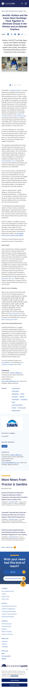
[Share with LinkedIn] (8, 34)
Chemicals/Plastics (17, 405)
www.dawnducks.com (8, 161)
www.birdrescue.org (7, 362)
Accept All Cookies (14, 685)
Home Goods (22, 408)
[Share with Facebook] (15, 34)
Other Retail (15, 391)
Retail (13, 402)
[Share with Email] (18, 34)
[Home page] (8, 3)
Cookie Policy (14, 676)
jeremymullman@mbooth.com (10, 381)
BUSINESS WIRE (15, 90)
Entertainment (16, 388)
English (4, 446)
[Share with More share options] (25, 34)
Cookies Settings (14, 680)
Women (14, 408)
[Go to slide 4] (17, 85)
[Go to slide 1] (10, 85)
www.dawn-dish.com (8, 278)
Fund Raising (15, 399)
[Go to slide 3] (15, 85)
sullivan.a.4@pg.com (16, 372)
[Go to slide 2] (12, 85)
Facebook (4, 364)
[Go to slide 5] (20, 85)
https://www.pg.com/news (9, 319)
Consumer (15, 396)
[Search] (22, 3)
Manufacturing (16, 410)
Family (22, 394)
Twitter (19, 364)
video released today (20, 116)
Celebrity (21, 396)
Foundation (24, 399)
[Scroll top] (23, 584)
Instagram (11, 364)
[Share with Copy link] (22, 34)
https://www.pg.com (14, 313)
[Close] (26, 669)
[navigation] (25, 3)
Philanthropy (15, 394)
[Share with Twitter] (11, 34)
